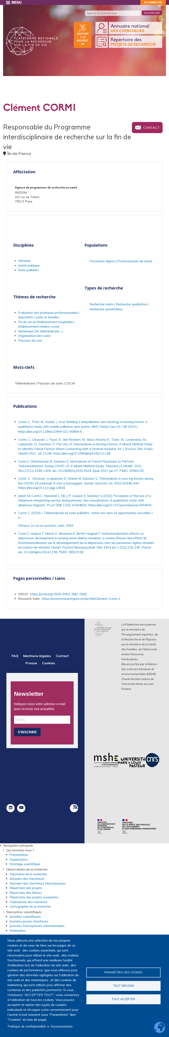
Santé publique (29, 265)
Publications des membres (28, 902)
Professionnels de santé (134, 261)
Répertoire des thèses (25, 893)
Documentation (61, 1026)
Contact (151, 127)
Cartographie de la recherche (30, 906)
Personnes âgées (102, 261)
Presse (31, 663)
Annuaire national (130, 28)
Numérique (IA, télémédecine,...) (40, 331)
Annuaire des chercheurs (26, 879)
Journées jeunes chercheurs (28, 921)
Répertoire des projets (25, 888)
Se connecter (153, 2)
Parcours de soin (30, 340)
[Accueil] (32, 41)
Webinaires (17, 931)
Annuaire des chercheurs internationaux (37, 883)
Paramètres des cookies (123, 972)
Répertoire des (133, 42)
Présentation (18, 855)
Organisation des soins (34, 336)
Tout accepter (123, 999)
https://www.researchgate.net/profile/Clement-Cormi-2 (81, 599)
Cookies (48, 663)
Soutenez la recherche (82, 39)
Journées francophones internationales (37, 926)
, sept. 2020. (46, 525)
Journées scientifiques (25, 917)
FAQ (15, 656)
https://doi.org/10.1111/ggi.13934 (41, 488)
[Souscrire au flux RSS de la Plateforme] (74, 808)
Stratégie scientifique (24, 864)
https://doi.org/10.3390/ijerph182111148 (81, 453)
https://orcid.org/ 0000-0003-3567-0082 (58, 594)
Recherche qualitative (131, 304)
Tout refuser (123, 985)
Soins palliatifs (28, 270)
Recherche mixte (101, 304)
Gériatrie (24, 261)
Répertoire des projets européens (33, 897)
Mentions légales (37, 656)
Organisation (18, 859)
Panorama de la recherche (28, 874)
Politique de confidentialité (27, 1026)
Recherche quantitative (106, 309)
